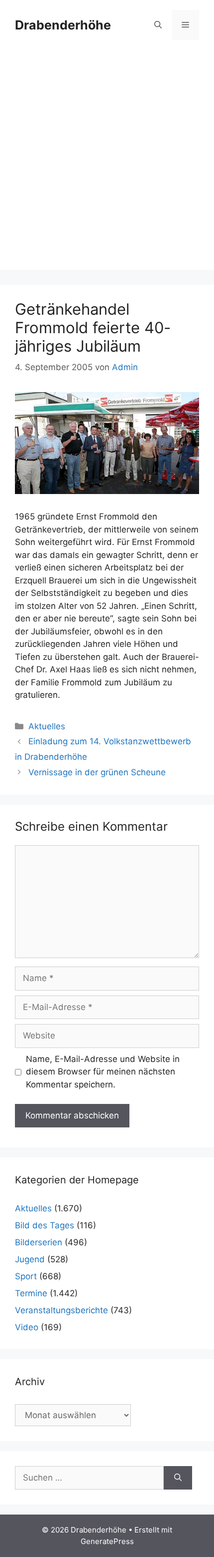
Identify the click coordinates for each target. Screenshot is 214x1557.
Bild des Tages (44, 1225)
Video (26, 1327)
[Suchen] (178, 1478)
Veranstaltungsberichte (61, 1310)
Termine (31, 1293)
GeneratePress (107, 1541)
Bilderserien (38, 1242)
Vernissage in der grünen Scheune (97, 772)
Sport (26, 1276)
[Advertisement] (107, 162)
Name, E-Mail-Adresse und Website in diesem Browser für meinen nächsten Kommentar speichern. (103, 1071)
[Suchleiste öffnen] (158, 25)
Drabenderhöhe (63, 24)
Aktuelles (46, 726)
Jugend (30, 1259)
